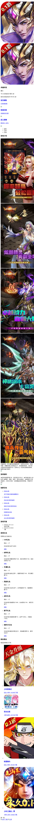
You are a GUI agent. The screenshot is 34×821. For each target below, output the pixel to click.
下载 (6, 819)
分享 (3, 819)
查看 (29, 1)
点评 (10, 819)
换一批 (3, 817)
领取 (5, 549)
